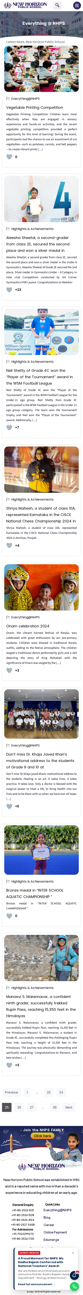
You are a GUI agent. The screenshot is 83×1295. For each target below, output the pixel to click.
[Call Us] (74, 1286)
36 (55, 1107)
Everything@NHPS (25, 98)
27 (32, 1107)
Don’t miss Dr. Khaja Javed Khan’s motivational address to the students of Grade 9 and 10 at (40, 761)
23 (49, 1092)
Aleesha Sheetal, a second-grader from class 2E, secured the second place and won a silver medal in (38, 244)
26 (19, 1107)
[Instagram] (36, 1283)
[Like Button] (9, 157)
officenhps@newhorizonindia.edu (41, 1266)
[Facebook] (27, 1283)
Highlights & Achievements (32, 229)
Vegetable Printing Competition (35, 107)
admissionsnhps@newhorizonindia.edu (41, 1257)
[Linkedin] (55, 1283)
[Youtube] (46, 1283)
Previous (11, 1092)
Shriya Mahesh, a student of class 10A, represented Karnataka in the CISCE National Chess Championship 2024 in (41, 515)
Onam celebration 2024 (27, 626)
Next (69, 1107)
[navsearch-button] (57, 6)
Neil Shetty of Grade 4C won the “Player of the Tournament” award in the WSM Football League (39, 377)
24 (61, 1092)
